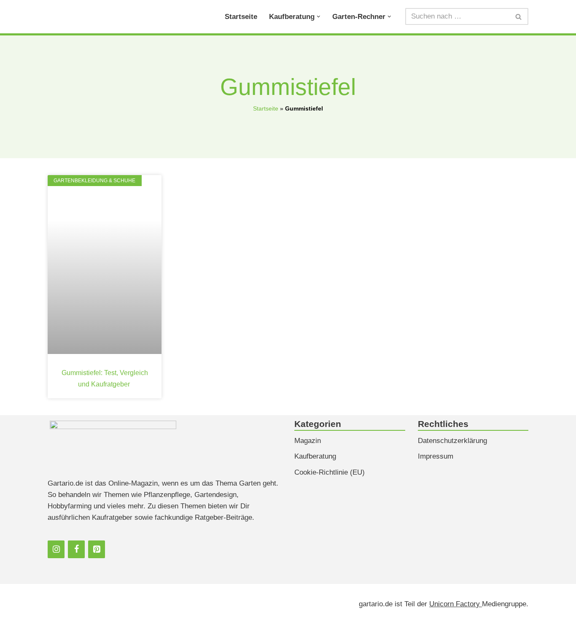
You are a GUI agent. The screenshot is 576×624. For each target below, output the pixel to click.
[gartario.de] (78, 17)
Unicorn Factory (455, 604)
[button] (318, 17)
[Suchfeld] (518, 16)
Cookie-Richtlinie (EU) (329, 472)
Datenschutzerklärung (452, 441)
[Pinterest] (96, 549)
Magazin (307, 441)
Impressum (435, 456)
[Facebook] (76, 549)
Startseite (241, 17)
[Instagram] (56, 549)
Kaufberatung (315, 456)
